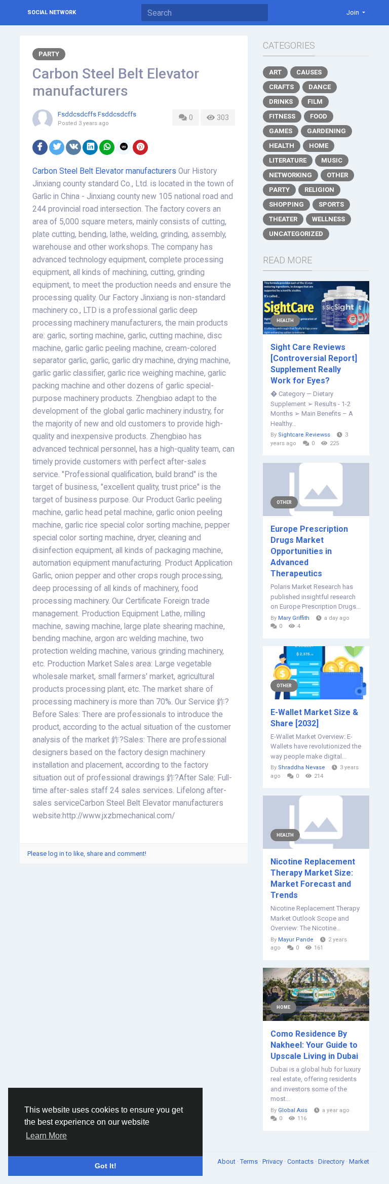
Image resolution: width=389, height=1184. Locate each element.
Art (275, 72)
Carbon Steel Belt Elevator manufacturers (104, 171)
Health (281, 145)
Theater (283, 219)
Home (318, 145)
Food (318, 116)
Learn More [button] (46, 1135)
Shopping (286, 204)
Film (315, 101)
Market (359, 1161)
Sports (331, 204)
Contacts (301, 1161)
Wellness (328, 219)
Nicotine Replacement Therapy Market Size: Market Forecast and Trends (312, 878)
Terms (249, 1161)
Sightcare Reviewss (304, 434)
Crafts (281, 87)
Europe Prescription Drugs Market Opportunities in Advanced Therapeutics (309, 551)
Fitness (282, 116)
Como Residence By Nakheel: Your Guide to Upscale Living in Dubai (314, 1045)
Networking (290, 175)
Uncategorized (296, 234)
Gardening (326, 131)
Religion (319, 189)
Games (280, 131)
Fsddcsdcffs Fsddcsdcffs (97, 114)
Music (331, 160)
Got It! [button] (105, 1166)
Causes (309, 72)
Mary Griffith (293, 618)
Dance (319, 87)
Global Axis (292, 1110)
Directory (332, 1161)
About (227, 1161)
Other (337, 175)
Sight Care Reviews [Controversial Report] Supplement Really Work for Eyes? (313, 363)
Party (48, 54)
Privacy (273, 1161)
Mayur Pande (296, 939)
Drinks (281, 101)
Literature (287, 160)
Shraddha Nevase (301, 767)
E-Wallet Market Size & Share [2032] (314, 717)
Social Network (51, 12)
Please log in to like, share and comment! (86, 853)
